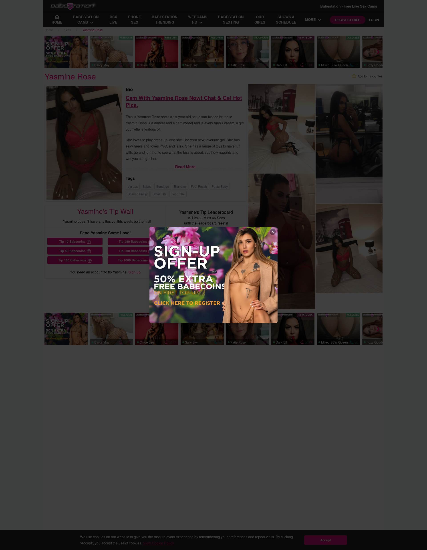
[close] (273, 232)
